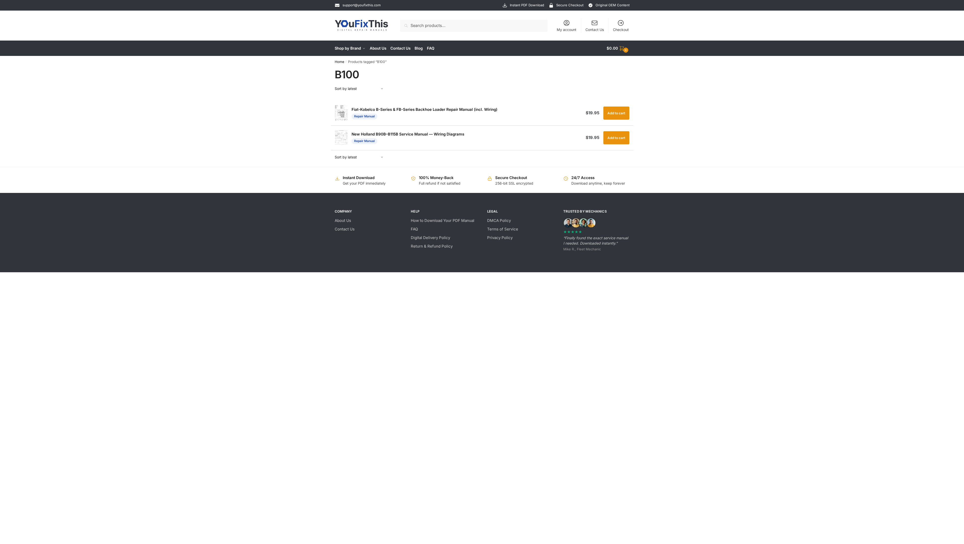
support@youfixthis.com (362, 5)
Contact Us (594, 29)
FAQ (414, 229)
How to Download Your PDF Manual (442, 220)
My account (566, 29)
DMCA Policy (499, 220)
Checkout (621, 29)
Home (339, 62)
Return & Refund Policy (432, 246)
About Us (343, 220)
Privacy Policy (500, 237)
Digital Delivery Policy (430, 237)
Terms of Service (502, 229)
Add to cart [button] (616, 113)
